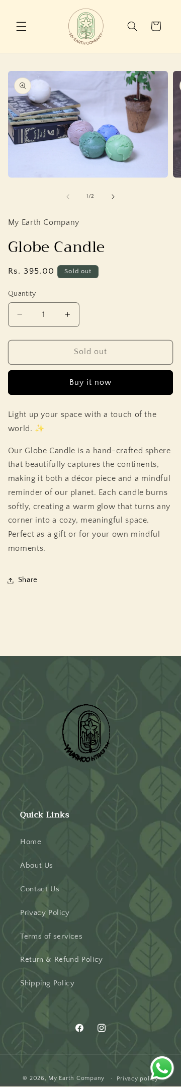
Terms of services (51, 937)
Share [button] (28, 580)
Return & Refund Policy (61, 960)
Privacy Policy (45, 913)
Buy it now (90, 382)
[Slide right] (113, 197)
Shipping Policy (47, 983)
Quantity (22, 294)
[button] (21, 26)
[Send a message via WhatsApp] (162, 1068)
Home (31, 842)
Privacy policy (137, 1078)
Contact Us (39, 889)
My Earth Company (76, 1078)
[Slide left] (68, 197)
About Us (36, 866)
